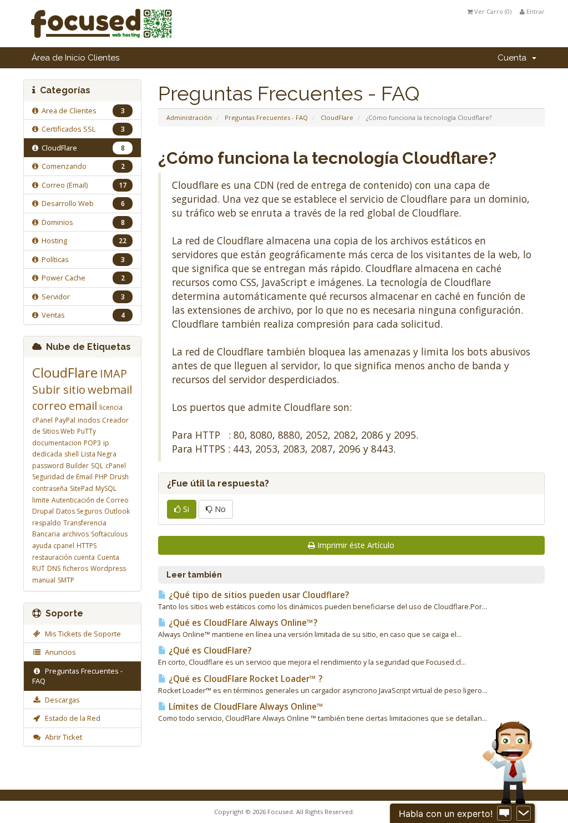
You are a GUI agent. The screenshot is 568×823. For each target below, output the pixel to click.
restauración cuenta (63, 557)
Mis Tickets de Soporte (81, 634)
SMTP (66, 580)
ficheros (75, 568)
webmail (110, 389)
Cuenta (514, 58)
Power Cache (81, 278)
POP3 (92, 443)
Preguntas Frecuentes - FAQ (266, 117)
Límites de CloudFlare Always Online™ (244, 706)
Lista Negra (98, 454)
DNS (53, 568)
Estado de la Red (71, 718)
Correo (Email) (82, 185)
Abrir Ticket (62, 737)
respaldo (46, 523)
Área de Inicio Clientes (75, 58)
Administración (189, 117)
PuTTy (86, 431)
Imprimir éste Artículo (355, 545)
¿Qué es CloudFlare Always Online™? (241, 623)
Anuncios (59, 652)
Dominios (81, 222)
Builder (77, 465)
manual (43, 580)
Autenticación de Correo (90, 500)
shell (71, 454)
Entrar (535, 11)
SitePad (81, 488)
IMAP (113, 373)
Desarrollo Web (81, 203)
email (83, 405)
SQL (97, 465)
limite (40, 500)
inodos (89, 420)
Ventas (81, 315)
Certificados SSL (81, 129)
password (48, 465)
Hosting (82, 240)
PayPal (65, 420)
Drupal (43, 511)
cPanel (115, 465)
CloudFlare (337, 117)
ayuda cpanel (53, 545)
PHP (101, 476)
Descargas (61, 700)
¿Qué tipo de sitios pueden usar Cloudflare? (257, 595)
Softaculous (109, 534)
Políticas (81, 259)
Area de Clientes (81, 111)
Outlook (117, 511)
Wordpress (108, 568)
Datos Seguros (79, 511)
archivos (75, 534)
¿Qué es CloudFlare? (208, 650)
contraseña (50, 488)
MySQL (105, 488)
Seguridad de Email (62, 476)
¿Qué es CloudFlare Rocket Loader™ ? (244, 679)
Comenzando (81, 166)
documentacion (57, 443)
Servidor (81, 297)
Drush (119, 476)
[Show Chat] (504, 813)
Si (185, 509)
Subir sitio (58, 389)
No (219, 509)
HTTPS (87, 545)
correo (49, 405)
